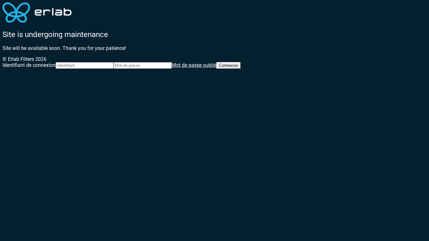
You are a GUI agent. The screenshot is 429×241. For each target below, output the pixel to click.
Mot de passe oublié (194, 65)
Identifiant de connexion (29, 65)
